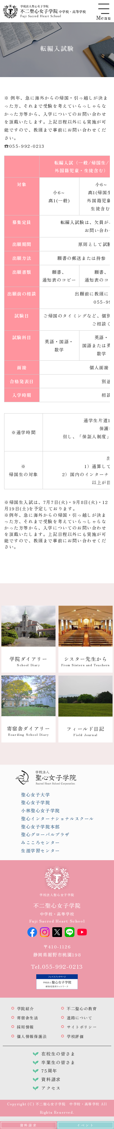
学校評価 (75, 1036)
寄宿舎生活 (27, 1017)
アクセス (51, 1087)
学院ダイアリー (28, 661)
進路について (80, 1017)
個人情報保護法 (32, 1036)
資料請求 (28, 1125)
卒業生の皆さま (58, 1062)
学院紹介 (25, 1008)
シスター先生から (85, 661)
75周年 (49, 1070)
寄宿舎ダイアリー (28, 731)
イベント (85, 1125)
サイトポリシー (82, 1027)
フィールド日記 (85, 731)
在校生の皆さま (58, 1053)
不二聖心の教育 (82, 1008)
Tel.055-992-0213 (57, 966)
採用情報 (25, 1027)
